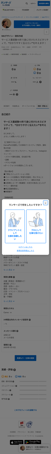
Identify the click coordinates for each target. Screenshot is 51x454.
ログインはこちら (25, 247)
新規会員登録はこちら (25, 250)
